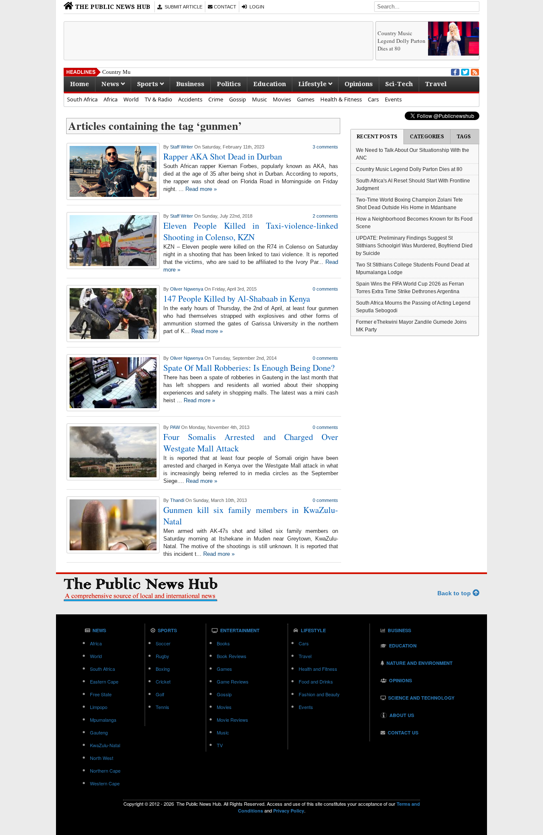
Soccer (163, 643)
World (131, 99)
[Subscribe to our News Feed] (474, 71)
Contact (224, 6)
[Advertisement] (218, 41)
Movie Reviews (232, 719)
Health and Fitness (318, 668)
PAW (175, 427)
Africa (111, 99)
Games (305, 99)
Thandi (177, 500)
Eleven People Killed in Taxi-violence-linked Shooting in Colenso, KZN (250, 231)
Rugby (162, 656)
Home (79, 84)
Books (223, 643)
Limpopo (98, 706)
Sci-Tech (399, 84)
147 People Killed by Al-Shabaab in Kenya (236, 298)
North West (101, 757)
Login (255, 6)
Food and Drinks (316, 681)
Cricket (163, 681)
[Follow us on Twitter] (464, 71)
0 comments (325, 288)
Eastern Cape (104, 681)
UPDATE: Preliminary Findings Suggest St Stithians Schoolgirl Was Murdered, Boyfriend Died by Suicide (414, 245)
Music (259, 99)
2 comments (325, 216)
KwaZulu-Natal (105, 745)
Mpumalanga (103, 719)
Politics (229, 84)
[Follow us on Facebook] (454, 71)
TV (220, 745)
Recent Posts (377, 137)
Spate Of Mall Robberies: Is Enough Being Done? (249, 367)
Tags (463, 137)
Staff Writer (181, 146)
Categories (427, 137)
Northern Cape (105, 770)
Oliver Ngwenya (186, 288)
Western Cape (105, 783)
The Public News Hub (111, 6)
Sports (148, 84)
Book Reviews (231, 656)
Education (269, 84)
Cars (373, 99)
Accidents (190, 99)
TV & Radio (158, 99)
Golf (160, 694)
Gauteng (99, 732)
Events (393, 99)
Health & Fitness (341, 99)
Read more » (201, 189)
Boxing (163, 668)
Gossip (237, 99)
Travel (436, 84)
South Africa (82, 99)
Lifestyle (313, 84)
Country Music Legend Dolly (136, 72)
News (111, 84)
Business (190, 84)
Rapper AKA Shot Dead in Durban (222, 156)
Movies (282, 99)
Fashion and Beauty (319, 694)
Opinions (358, 84)
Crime (215, 99)
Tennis (162, 706)
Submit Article (182, 6)
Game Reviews (233, 681)
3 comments (325, 146)
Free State (101, 694)
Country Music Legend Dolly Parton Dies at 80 (401, 40)
